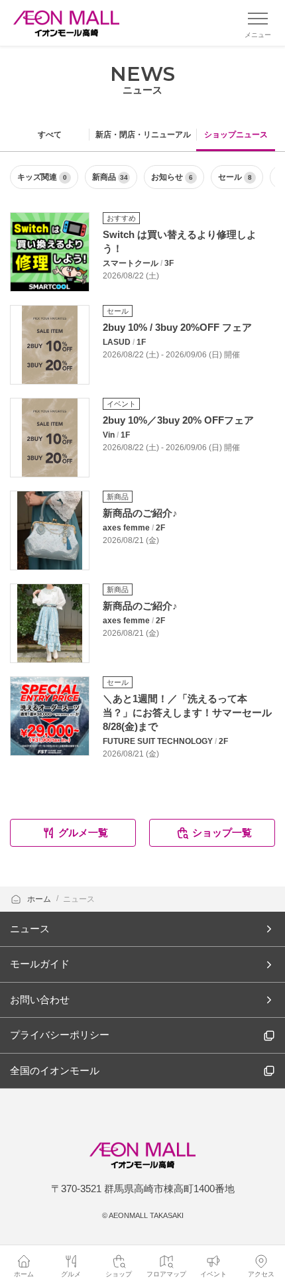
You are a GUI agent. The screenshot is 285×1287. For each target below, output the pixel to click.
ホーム (40, 899)
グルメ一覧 (83, 832)
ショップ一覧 (222, 832)
